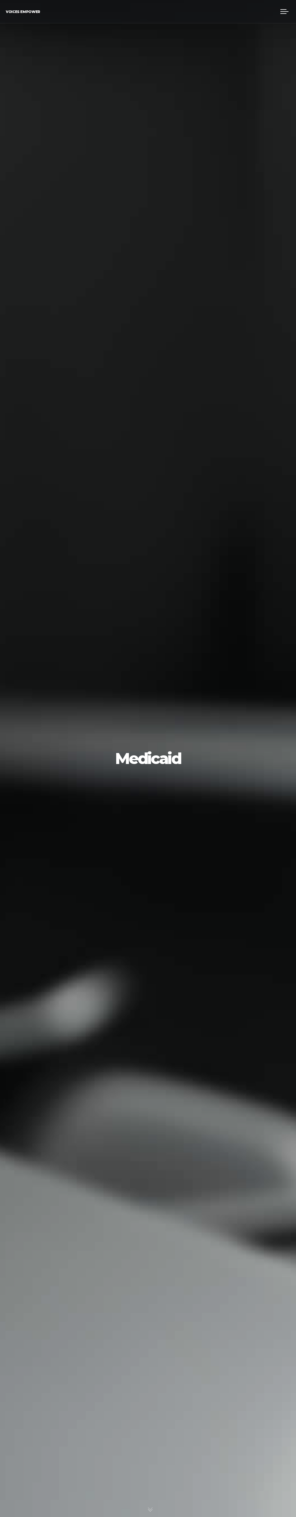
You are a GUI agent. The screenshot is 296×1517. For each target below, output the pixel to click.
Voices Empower (23, 12)
